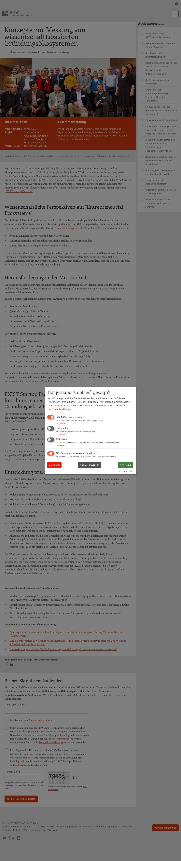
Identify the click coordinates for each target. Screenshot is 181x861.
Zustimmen (125, 465)
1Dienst (60, 445)
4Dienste (60, 423)
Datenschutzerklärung (59, 409)
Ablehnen (54, 465)
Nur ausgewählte (89, 465)
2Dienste (60, 434)
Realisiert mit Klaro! (126, 470)
